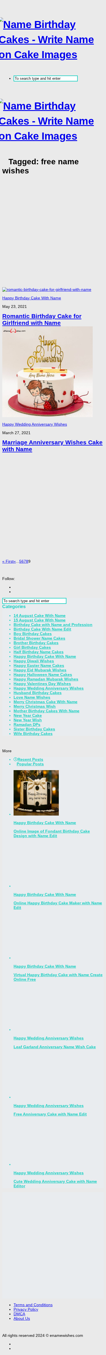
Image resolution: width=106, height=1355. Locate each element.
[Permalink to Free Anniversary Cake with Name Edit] (36, 1097)
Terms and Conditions (33, 1305)
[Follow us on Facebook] (15, 587)
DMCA (19, 1314)
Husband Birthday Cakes (38, 692)
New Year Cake (28, 715)
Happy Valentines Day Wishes (42, 683)
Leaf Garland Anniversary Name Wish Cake (55, 1047)
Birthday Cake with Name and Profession (53, 624)
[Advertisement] (53, 234)
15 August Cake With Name (40, 620)
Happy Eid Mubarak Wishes (40, 670)
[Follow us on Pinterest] (15, 591)
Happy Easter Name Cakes (39, 665)
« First (8, 561)
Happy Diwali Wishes (34, 661)
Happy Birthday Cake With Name (31, 298)
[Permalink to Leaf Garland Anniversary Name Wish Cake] (36, 1029)
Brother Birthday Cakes (36, 642)
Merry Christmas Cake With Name (45, 701)
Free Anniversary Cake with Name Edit (50, 1114)
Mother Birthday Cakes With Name (46, 711)
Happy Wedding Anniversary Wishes (34, 424)
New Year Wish (28, 720)
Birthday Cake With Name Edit (42, 629)
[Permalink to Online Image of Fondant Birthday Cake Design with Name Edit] (36, 814)
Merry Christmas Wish (35, 706)
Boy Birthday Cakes (33, 633)
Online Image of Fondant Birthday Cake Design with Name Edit (52, 833)
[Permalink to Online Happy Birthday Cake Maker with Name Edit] (36, 886)
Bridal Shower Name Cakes (39, 638)
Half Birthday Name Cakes (39, 652)
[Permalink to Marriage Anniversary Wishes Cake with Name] (47, 415)
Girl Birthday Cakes (32, 647)
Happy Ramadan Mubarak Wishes (46, 679)
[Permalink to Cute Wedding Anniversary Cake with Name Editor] (36, 1164)
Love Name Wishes (32, 697)
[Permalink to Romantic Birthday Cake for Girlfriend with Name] (46, 289)
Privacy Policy (26, 1309)
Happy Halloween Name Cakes (43, 674)
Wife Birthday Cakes (33, 733)
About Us (22, 1318)
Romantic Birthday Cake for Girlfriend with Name (41, 319)
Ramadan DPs (27, 724)
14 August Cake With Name (40, 615)
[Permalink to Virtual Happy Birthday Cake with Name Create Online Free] (36, 957)
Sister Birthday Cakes (34, 729)
